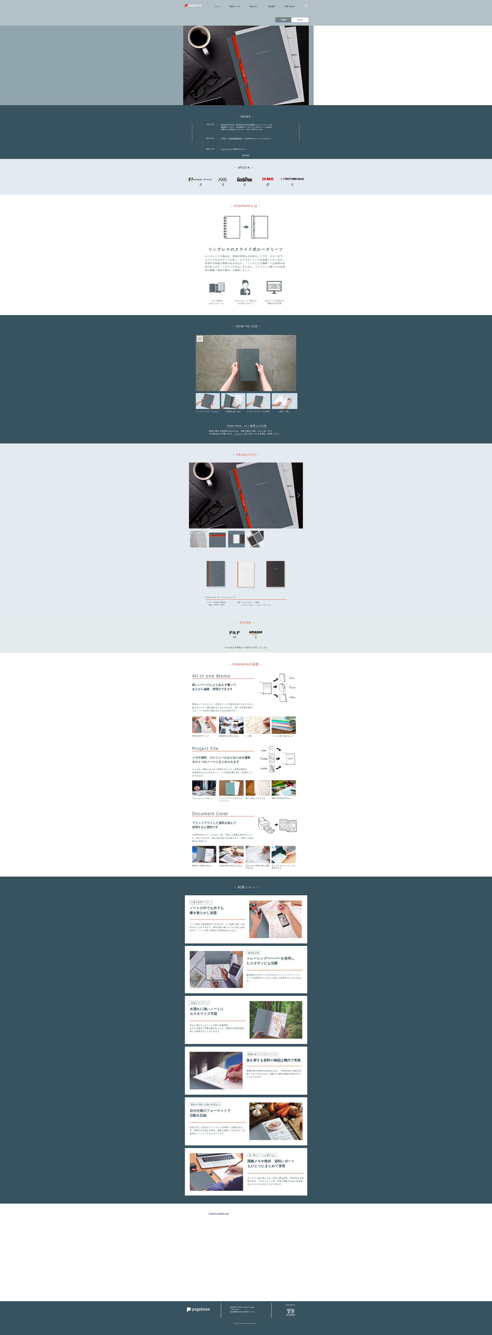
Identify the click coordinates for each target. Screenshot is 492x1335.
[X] (306, 6)
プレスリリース (227, 149)
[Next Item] (298, 495)
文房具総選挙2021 (235, 138)
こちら (237, 434)
